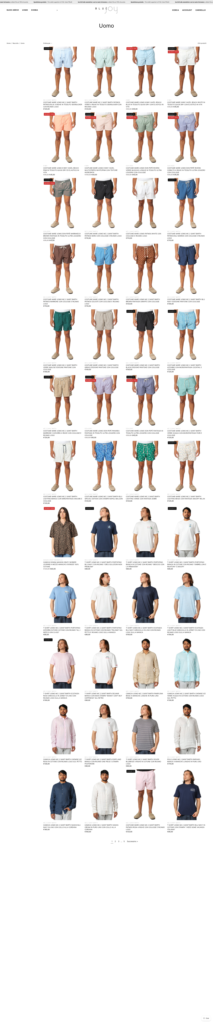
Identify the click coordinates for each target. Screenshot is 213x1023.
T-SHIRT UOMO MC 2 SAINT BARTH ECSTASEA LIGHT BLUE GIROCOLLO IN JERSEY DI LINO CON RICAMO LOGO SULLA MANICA (186, 630)
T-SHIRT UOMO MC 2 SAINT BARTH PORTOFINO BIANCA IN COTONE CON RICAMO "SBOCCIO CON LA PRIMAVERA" (145, 564)
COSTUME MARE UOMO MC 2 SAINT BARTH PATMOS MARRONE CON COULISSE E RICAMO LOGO (61, 302)
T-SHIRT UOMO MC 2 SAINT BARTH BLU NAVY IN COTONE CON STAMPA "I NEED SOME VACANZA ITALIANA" (186, 827)
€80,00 (87, 569)
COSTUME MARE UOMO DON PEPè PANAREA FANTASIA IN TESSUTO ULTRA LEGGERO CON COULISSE (102, 433)
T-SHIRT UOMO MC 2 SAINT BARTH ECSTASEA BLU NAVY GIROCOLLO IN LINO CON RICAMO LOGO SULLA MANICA (144, 630)
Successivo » (132, 841)
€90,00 (87, 700)
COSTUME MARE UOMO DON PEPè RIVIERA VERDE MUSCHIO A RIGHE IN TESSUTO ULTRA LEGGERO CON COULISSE (144, 170)
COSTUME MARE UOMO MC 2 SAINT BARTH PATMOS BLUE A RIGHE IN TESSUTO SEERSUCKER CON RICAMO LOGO (62, 104)
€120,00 (46, 109)
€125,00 (170, 501)
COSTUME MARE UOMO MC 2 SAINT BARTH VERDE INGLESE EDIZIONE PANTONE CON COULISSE (60, 367)
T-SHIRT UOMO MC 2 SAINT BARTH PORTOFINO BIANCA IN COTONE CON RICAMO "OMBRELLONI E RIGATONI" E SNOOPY (186, 564)
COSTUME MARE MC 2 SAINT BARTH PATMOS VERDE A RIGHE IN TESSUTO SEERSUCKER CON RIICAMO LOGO (103, 104)
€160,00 (46, 829)
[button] (13, 10)
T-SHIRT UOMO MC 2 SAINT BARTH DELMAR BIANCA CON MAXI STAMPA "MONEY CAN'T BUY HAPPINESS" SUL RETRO (103, 696)
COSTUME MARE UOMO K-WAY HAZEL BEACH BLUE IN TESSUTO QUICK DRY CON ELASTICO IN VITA (145, 104)
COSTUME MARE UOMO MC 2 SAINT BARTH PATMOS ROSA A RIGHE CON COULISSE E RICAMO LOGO (145, 827)
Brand (52, 10)
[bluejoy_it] (106, 10)
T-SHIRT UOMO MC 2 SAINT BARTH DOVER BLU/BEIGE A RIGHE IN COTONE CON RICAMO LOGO (143, 761)
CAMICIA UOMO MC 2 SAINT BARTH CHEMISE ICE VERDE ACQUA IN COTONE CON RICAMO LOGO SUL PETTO (186, 696)
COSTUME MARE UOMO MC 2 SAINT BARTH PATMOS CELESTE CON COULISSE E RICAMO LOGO (102, 302)
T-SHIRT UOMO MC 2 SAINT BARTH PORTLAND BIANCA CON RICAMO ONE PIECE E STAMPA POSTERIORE (103, 761)
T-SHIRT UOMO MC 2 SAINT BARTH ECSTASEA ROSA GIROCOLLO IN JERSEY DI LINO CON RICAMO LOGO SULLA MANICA (61, 696)
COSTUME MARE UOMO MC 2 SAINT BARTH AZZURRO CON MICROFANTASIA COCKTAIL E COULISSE (184, 367)
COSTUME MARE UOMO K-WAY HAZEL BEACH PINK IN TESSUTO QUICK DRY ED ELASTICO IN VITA (61, 170)
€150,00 (129, 698)
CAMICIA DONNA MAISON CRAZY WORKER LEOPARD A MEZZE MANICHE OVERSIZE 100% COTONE (61, 564)
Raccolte (15, 43)
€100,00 (170, 304)
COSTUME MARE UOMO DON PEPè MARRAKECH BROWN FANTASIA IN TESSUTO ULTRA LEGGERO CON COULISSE (62, 236)
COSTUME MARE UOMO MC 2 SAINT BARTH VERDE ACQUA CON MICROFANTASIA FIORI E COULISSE (184, 433)
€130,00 (170, 700)
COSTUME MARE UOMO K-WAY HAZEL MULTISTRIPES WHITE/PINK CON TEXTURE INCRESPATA (101, 170)
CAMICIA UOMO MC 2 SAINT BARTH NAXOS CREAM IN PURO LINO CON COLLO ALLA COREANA (101, 827)
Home (9, 43)
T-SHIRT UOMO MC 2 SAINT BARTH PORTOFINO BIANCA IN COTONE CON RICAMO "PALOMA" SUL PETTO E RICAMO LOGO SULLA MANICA (104, 630)
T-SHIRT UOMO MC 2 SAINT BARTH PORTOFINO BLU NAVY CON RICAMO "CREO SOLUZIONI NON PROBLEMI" (103, 564)
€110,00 (88, 238)
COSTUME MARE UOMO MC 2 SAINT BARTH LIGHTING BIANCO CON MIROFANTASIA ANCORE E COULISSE (62, 499)
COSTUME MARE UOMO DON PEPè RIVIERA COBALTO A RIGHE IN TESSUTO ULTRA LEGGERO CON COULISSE (186, 170)
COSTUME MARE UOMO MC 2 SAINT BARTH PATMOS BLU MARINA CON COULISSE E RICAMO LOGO (186, 236)
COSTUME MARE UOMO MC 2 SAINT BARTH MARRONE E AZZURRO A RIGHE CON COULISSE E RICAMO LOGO (62, 433)
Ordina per (46, 43)
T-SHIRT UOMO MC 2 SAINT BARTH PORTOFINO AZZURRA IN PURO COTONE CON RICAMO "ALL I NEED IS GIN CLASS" (61, 630)
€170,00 (170, 764)
